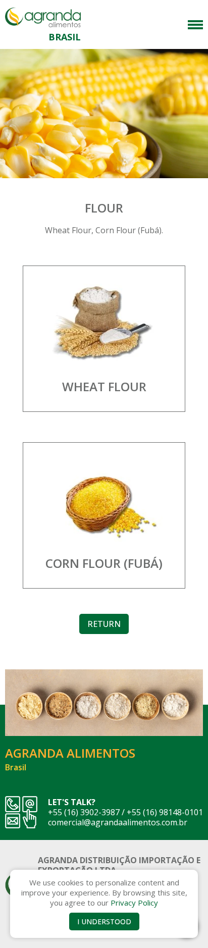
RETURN (104, 623)
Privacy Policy (134, 903)
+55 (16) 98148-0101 (165, 812)
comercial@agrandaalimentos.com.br (117, 822)
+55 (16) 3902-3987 (84, 812)
